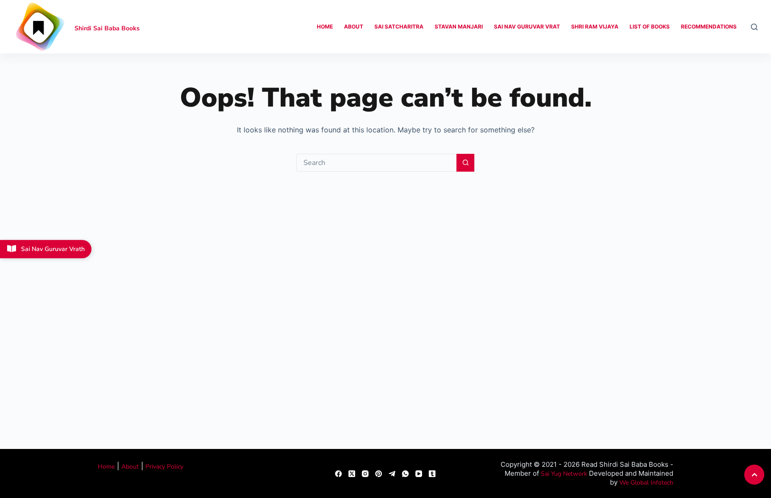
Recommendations (709, 26)
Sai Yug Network (564, 473)
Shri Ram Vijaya (594, 26)
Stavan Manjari (459, 26)
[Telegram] (392, 473)
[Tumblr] (432, 473)
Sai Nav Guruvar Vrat (527, 26)
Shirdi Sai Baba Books (107, 28)
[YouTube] (418, 473)
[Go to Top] (754, 475)
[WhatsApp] (405, 473)
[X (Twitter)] (351, 473)
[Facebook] (338, 473)
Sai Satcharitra (398, 26)
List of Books (650, 26)
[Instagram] (365, 473)
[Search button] (465, 163)
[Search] (754, 27)
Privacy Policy (164, 466)
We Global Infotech (646, 482)
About (353, 26)
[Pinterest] (378, 473)
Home (325, 26)
